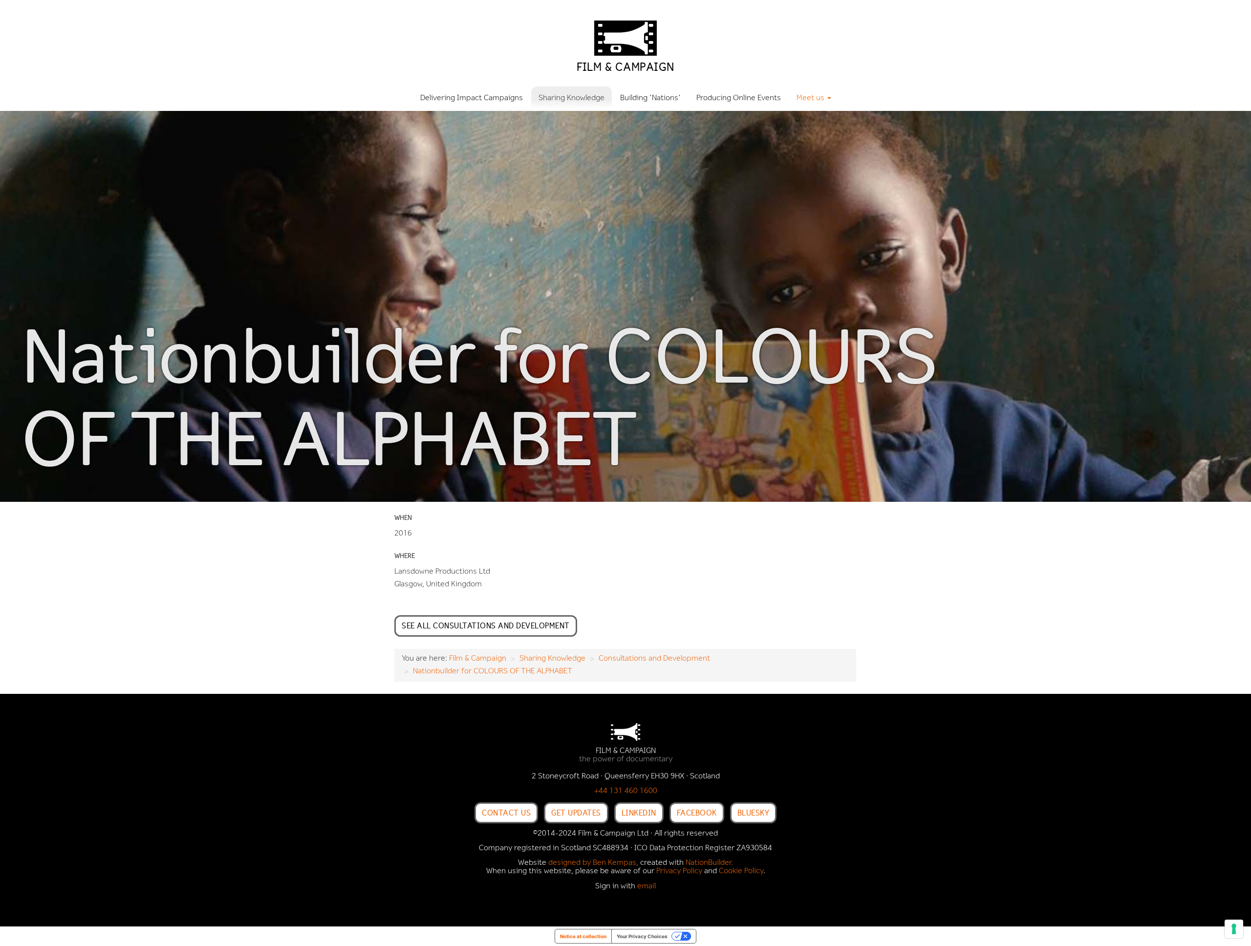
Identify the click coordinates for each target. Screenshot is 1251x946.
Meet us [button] (811, 98)
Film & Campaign (477, 659)
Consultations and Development (654, 659)
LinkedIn (639, 812)
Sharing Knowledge (571, 98)
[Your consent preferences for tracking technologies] (1234, 929)
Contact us (506, 812)
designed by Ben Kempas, (593, 863)
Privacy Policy (679, 871)
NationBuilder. (709, 863)
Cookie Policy (741, 871)
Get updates (576, 812)
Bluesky (753, 812)
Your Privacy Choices (642, 936)
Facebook (697, 812)
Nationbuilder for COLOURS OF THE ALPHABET (492, 671)
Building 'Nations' (650, 98)
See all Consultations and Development (486, 625)
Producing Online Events (738, 98)
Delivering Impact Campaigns (471, 98)
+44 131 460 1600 (625, 791)
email (646, 886)
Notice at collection (583, 936)
